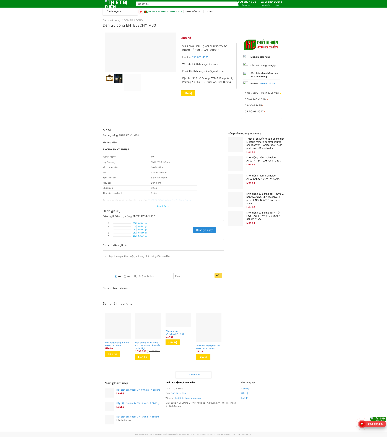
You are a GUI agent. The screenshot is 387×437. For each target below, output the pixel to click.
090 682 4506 (200, 57)
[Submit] (234, 3)
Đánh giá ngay (204, 230)
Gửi (218, 275)
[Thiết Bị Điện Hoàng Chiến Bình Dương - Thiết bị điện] (118, 4)
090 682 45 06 (247, 2)
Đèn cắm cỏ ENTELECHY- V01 (175, 332)
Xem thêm (162, 206)
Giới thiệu (245, 388)
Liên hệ (188, 93)
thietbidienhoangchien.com (188, 398)
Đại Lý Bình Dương (271, 2)
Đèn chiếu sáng (111, 20)
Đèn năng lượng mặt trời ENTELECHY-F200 (208, 347)
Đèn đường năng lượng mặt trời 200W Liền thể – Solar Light (147, 345)
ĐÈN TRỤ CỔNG (133, 20)
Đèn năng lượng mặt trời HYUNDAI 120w (117, 344)
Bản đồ (244, 398)
